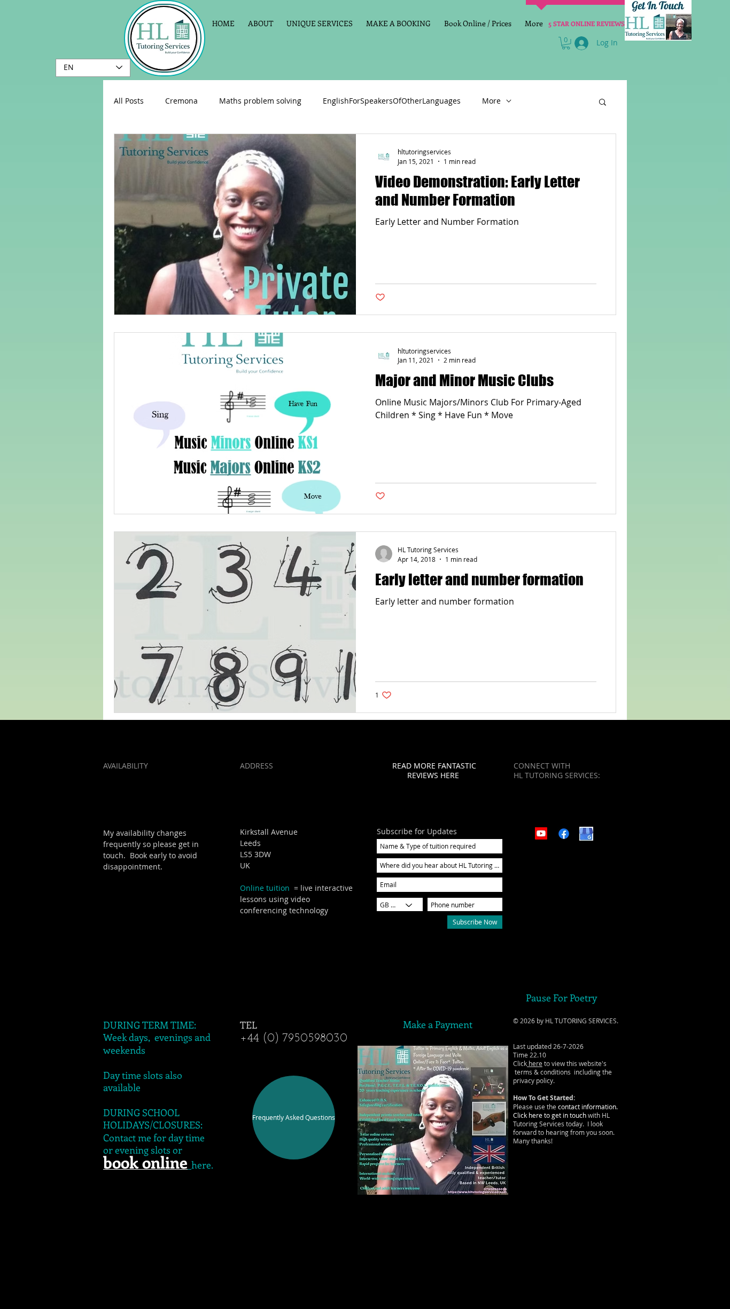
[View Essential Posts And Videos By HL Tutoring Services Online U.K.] (564, 834)
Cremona (181, 101)
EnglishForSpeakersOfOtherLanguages (392, 101)
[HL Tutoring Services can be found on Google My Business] (586, 834)
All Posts (129, 101)
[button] (565, 43)
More (491, 101)
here (534, 1063)
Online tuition (265, 888)
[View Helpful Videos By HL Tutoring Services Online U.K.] (541, 833)
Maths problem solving (260, 101)
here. (202, 1164)
